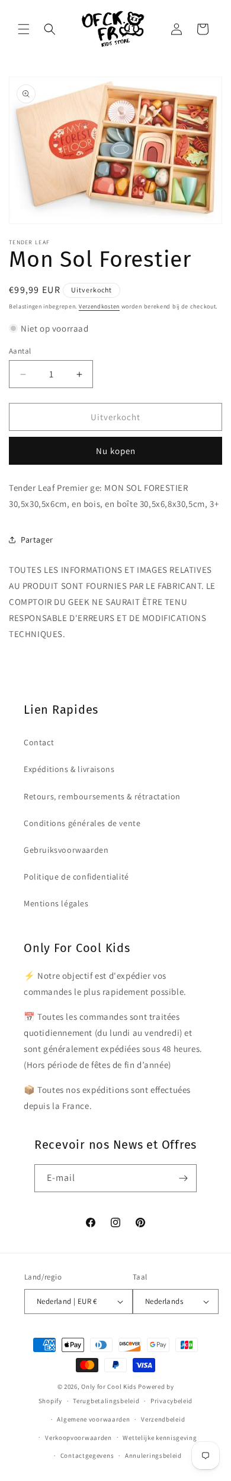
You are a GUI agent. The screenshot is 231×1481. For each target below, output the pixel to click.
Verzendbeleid (163, 1419)
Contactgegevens (87, 1455)
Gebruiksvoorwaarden (66, 850)
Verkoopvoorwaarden (78, 1437)
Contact (39, 742)
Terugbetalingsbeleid (106, 1401)
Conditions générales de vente (82, 823)
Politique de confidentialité (76, 876)
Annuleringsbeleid (153, 1455)
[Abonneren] (183, 1178)
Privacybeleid (171, 1401)
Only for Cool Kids (109, 1386)
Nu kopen (116, 450)
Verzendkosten (99, 306)
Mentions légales (56, 903)
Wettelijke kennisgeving (160, 1437)
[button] (24, 29)
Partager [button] (37, 539)
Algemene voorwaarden (93, 1419)
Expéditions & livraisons (69, 769)
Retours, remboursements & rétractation (102, 796)
